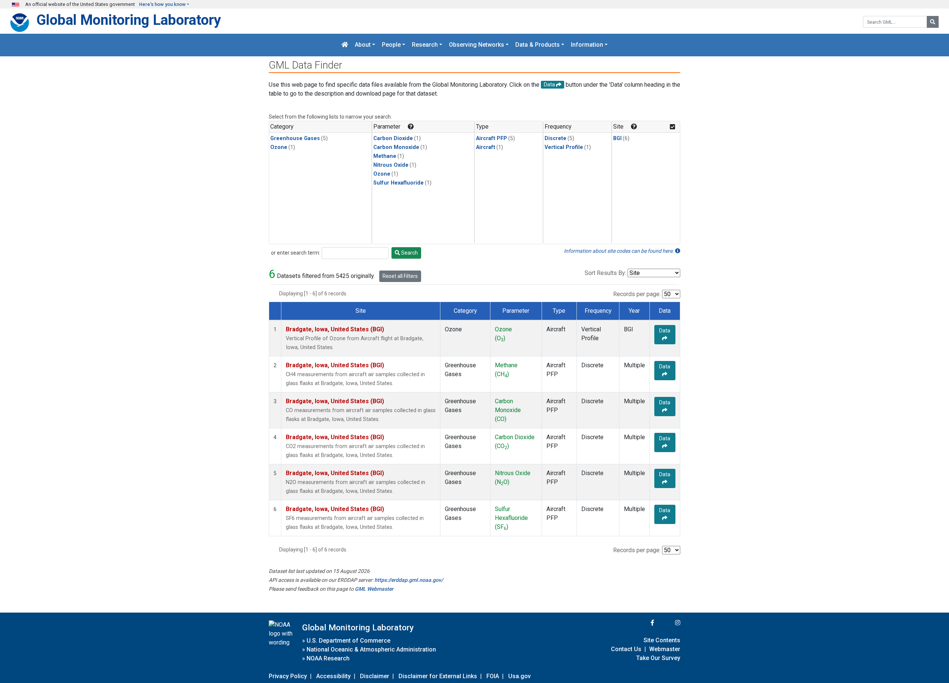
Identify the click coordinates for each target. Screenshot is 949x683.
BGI (617, 138)
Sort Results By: (605, 272)
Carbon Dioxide (393, 138)
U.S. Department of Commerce (348, 640)
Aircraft (485, 147)
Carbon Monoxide (396, 147)
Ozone (278, 147)
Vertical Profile (564, 147)
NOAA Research (328, 658)
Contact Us (626, 649)
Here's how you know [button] (162, 4)
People (391, 45)
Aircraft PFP (491, 138)
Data (664, 331)
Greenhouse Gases (295, 138)
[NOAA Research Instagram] (668, 623)
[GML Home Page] (344, 45)
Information (587, 45)
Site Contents (662, 640)
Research (425, 45)
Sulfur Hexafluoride (398, 183)
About (363, 45)
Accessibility (333, 676)
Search (409, 253)
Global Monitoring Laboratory (128, 19)
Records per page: (637, 294)
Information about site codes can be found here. (619, 251)
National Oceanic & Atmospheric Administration (371, 649)
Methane (384, 156)
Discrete (555, 138)
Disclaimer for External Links (438, 676)
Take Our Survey (658, 658)
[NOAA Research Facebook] (642, 623)
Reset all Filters (400, 276)
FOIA (492, 676)
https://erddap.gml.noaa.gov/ (408, 580)
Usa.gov (519, 676)
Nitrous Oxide (391, 165)
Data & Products (537, 45)
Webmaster (664, 649)
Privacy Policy (288, 676)
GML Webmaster (374, 589)
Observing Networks (476, 45)
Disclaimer (374, 676)
